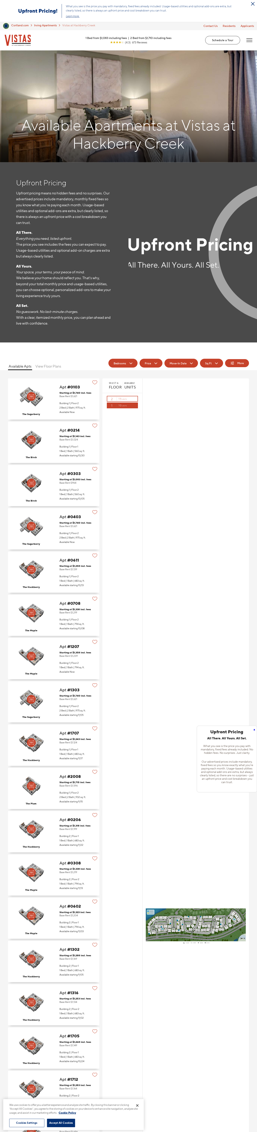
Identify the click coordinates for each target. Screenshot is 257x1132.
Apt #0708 (53, 615)
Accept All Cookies (61, 1122)
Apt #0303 (53, 485)
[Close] (137, 1105)
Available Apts (20, 366)
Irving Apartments (45, 25)
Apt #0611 (53, 572)
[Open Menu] (249, 40)
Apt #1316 (53, 1004)
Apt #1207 (53, 658)
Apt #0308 (53, 875)
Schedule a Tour (222, 40)
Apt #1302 (53, 961)
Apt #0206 (53, 831)
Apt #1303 (53, 701)
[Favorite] (94, 382)
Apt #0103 (53, 399)
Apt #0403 (53, 528)
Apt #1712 (53, 1091)
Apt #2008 (53, 788)
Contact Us (210, 26)
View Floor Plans (48, 366)
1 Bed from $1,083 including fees (106, 38)
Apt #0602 (53, 918)
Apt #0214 (53, 442)
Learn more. (73, 16)
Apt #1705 (53, 1048)
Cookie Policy (67, 1112)
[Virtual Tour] (31, 396)
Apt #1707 (53, 745)
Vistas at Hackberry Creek (78, 25)
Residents (229, 26)
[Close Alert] (253, 4)
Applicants (247, 26)
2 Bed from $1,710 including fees (150, 38)
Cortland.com (20, 25)
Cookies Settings (26, 1122)
